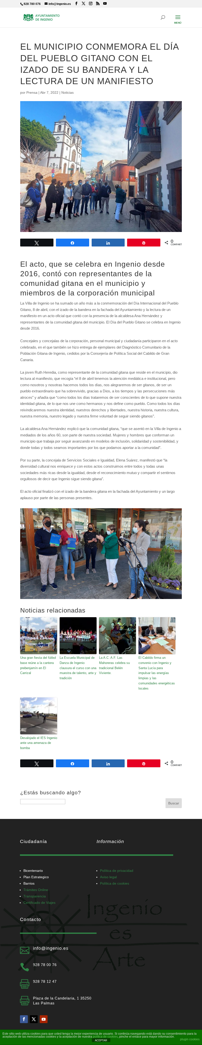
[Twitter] (34, 1019)
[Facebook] (24, 1019)
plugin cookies (190, 1039)
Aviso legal (108, 877)
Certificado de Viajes (39, 903)
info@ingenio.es (50, 948)
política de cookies (105, 1036)
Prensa (31, 92)
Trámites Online (35, 890)
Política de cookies (114, 883)
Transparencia (34, 896)
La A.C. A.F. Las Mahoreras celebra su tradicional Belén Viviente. (114, 665)
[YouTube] (105, 3)
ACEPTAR (101, 1040)
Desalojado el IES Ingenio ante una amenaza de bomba (38, 743)
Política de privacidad (116, 871)
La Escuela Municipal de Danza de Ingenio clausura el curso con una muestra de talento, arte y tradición (78, 668)
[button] (178, 20)
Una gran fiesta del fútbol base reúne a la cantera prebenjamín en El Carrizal (38, 665)
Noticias (67, 92)
